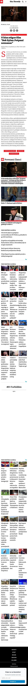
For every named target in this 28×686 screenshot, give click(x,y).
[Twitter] (11, 30)
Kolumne (14, 660)
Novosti (14, 649)
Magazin (14, 657)
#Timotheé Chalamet (10, 150)
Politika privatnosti (14, 666)
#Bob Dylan (20, 150)
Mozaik (14, 655)
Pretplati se (13, 681)
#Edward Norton (14, 153)
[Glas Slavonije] (1, 2)
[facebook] (17, 30)
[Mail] (14, 30)
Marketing (14, 664)
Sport (14, 652)
